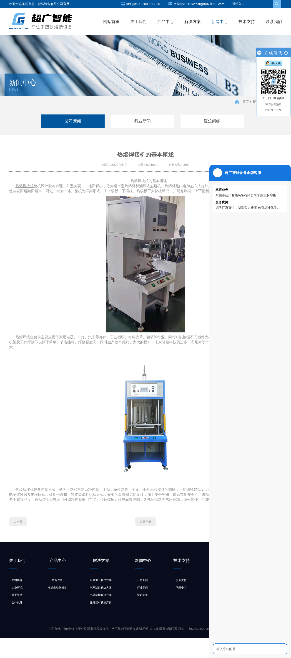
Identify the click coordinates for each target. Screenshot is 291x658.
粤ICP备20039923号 (201, 628)
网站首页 (111, 21)
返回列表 (145, 521)
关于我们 (138, 21)
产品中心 (165, 21)
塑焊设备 (57, 580)
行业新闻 (142, 121)
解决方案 (192, 21)
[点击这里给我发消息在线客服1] (273, 62)
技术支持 (246, 21)
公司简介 (17, 580)
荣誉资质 (17, 595)
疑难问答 (212, 121)
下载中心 (181, 587)
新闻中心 (219, 21)
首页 (245, 102)
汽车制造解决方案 (101, 587)
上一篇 (18, 521)
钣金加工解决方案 (101, 580)
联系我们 (274, 21)
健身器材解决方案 (101, 602)
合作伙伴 (17, 602)
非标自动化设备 (57, 587)
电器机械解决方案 (101, 595)
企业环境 (17, 587)
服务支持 (181, 580)
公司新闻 (73, 121)
